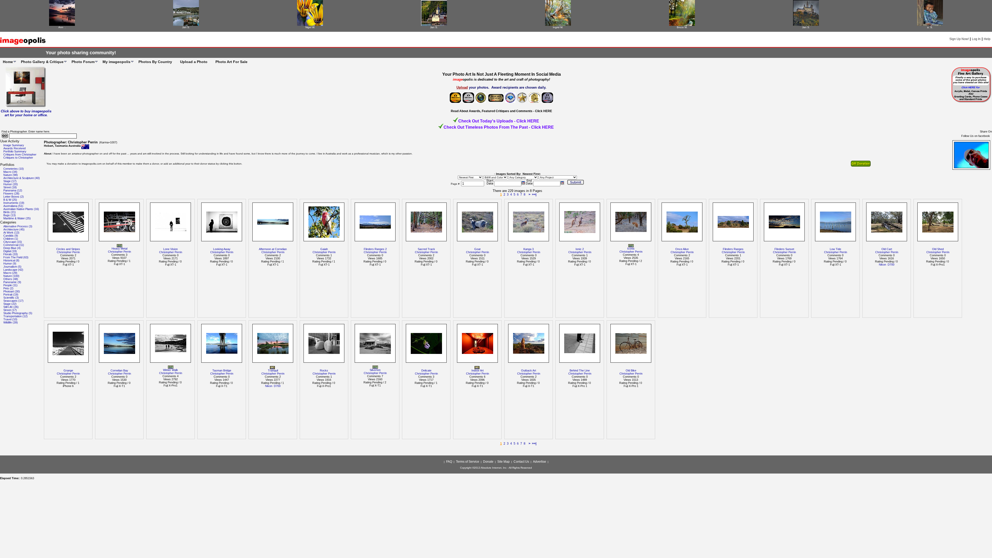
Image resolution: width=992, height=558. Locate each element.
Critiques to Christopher (18, 157)
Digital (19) (10, 251)
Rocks (324, 370)
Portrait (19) (10, 294)
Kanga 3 (528, 249)
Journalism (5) (12, 266)
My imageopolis (116, 62)
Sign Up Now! (959, 39)
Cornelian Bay (119, 370)
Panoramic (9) (12, 282)
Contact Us (521, 461)
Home (8, 62)
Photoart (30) (11, 291)
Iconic (631, 248)
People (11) (10, 285)
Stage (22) (10, 303)
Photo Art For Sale (231, 62)
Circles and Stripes (68, 249)
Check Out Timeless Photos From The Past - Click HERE (499, 127)
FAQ (449, 461)
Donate (488, 461)
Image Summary (13, 145)
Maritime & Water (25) (17, 218)
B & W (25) (10, 199)
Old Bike (631, 370)
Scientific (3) (11, 297)
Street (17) (10, 310)
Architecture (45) (14, 229)
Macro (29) (10, 272)
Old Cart (886, 249)
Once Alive (682, 249)
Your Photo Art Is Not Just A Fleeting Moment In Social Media (501, 74)
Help (987, 39)
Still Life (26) (11, 306)
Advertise (539, 461)
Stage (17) (10, 181)
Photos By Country (155, 62)
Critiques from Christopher (19, 154)
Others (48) (10, 279)
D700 (891, 264)
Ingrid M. (558, 27)
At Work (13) (11, 232)
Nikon (882, 264)
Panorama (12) (12, 190)
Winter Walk (170, 369)
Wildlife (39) (10, 322)
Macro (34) (10, 171)
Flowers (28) (11, 193)
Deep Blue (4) (12, 248)
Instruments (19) (13, 202)
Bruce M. (682, 27)
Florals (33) (10, 254)
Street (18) (10, 187)
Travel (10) (10, 319)
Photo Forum (83, 62)
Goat (477, 249)
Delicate (426, 370)
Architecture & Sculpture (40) (21, 178)
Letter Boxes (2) (13, 196)
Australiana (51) (13, 205)
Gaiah (324, 249)
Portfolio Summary (14, 151)
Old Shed (938, 249)
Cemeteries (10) (13, 168)
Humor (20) (10, 184)
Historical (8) (11, 260)
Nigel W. (310, 27)
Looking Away (221, 249)
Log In (976, 39)
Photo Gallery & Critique (42, 62)
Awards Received (14, 148)
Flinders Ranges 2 (375, 249)
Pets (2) (8, 288)
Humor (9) (9, 263)
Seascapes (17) (13, 300)
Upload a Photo (193, 62)
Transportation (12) (15, 316)
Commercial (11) (13, 244)
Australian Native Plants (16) (21, 209)
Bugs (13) (9, 215)
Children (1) (10, 238)
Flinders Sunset (784, 249)
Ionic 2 (580, 249)
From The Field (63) (15, 257)
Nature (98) (10, 174)
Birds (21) (9, 212)
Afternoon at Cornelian (273, 249)
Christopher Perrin (68, 252)
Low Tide (835, 249)
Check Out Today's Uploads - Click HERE (498, 121)
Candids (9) (10, 235)
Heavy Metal (119, 248)
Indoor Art (477, 370)
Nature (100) (11, 275)
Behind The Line (580, 370)
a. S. (930, 27)
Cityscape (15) (12, 241)
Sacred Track (426, 249)
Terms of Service (467, 461)
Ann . (62, 27)
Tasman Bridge (221, 370)
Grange (68, 370)
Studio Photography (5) (17, 313)
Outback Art (528, 370)
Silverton (375, 369)
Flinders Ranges (733, 249)
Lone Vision (170, 249)
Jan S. (186, 27)
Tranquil (273, 370)
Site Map (503, 461)
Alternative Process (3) (17, 226)
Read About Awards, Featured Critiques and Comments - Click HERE (501, 111)
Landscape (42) (13, 269)
